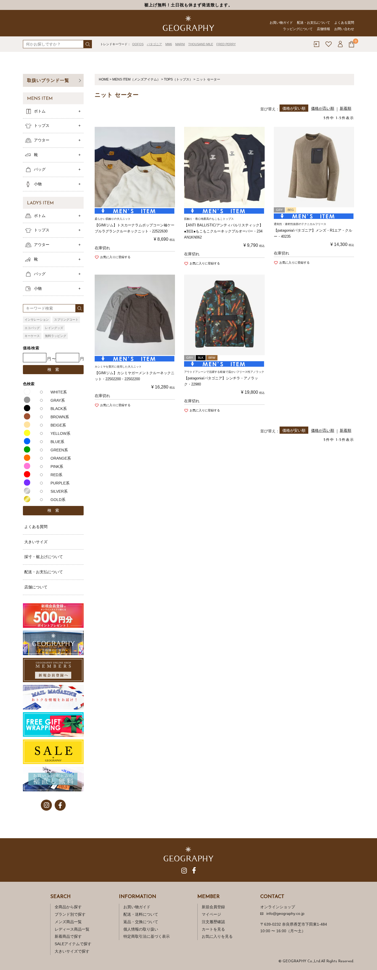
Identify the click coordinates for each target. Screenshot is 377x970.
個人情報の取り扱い (140, 929)
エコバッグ (32, 327)
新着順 (345, 108)
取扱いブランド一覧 (48, 80)
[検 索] (88, 44)
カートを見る (213, 929)
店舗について (35, 587)
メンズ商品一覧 (68, 922)
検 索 (53, 369)
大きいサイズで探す (72, 951)
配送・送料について (140, 914)
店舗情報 (323, 29)
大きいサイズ (35, 542)
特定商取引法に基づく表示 (146, 936)
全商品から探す (68, 907)
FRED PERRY (226, 44)
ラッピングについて (298, 29)
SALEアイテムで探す (73, 944)
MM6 (168, 44)
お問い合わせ (344, 29)
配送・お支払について (313, 23)
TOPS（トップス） (178, 79)
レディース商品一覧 (72, 929)
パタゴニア (154, 44)
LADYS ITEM (40, 203)
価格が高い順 (322, 108)
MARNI (180, 44)
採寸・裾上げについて (43, 556)
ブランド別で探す (70, 914)
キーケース (32, 335)
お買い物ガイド (281, 23)
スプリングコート (66, 319)
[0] (351, 44)
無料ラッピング (55, 335)
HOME (104, 79)
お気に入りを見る (217, 936)
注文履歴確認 (213, 922)
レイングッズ (54, 327)
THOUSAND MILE (200, 44)
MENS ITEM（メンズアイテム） (136, 79)
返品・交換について (140, 922)
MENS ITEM (40, 99)
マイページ (211, 914)
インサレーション (37, 319)
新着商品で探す (68, 936)
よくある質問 (344, 23)
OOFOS (138, 44)
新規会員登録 (213, 907)
